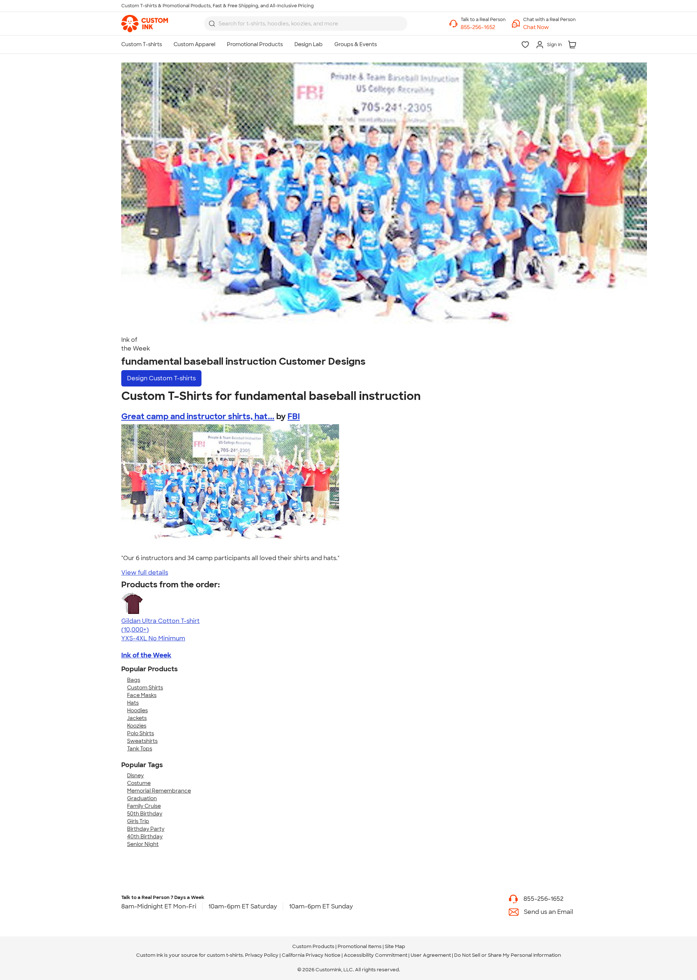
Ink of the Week (146, 655)
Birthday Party (145, 829)
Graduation (142, 798)
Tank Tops (139, 748)
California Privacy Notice (311, 955)
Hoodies (137, 710)
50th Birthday (144, 813)
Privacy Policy (261, 955)
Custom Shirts (145, 687)
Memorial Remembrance (159, 790)
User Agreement (431, 955)
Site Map (395, 946)
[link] (144, 23)
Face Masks (141, 695)
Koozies (136, 725)
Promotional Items (360, 946)
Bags (133, 680)
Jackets (137, 718)
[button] (549, 27)
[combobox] (305, 23)
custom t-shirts (225, 955)
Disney (135, 775)
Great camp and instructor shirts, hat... (197, 416)
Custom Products (313, 946)
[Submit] (212, 23)
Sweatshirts (142, 741)
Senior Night (143, 844)
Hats (133, 703)
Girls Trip (138, 821)
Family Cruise (144, 806)
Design (161, 378)
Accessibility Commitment (375, 955)
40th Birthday (145, 836)
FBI (294, 416)
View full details (144, 572)
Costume (139, 783)
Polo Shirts (140, 733)
